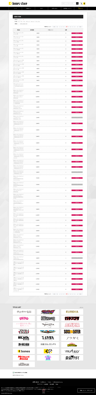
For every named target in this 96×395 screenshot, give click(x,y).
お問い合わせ (54, 8)
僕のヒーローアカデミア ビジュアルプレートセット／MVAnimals (18, 102)
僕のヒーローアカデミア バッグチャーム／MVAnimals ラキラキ (18, 107)
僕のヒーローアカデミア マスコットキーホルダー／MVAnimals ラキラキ (18, 162)
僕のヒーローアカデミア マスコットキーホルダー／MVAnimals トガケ (18, 172)
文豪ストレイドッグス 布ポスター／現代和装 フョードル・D (18, 289)
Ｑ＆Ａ (41, 8)
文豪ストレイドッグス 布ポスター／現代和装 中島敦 (18, 263)
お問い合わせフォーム (58, 382)
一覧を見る (81, 307)
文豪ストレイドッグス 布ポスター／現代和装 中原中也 (18, 284)
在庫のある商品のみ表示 (23, 23)
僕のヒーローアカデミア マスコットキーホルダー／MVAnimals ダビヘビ (18, 167)
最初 (54, 26)
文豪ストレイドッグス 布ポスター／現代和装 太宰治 (18, 268)
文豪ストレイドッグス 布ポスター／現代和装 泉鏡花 (18, 274)
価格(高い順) (33, 21)
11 (72, 26)
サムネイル (20, 19)
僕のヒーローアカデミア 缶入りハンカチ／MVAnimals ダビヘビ (18, 241)
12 (74, 26)
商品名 (21, 21)
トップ (15, 8)
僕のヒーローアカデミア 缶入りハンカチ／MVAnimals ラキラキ (18, 236)
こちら (10, 393)
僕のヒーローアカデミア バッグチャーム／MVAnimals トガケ (18, 117)
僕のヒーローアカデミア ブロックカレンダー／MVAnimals (18, 96)
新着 (19, 21)
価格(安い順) (28, 21)
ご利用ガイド (28, 8)
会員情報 (46, 384)
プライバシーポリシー (12, 390)
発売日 (24, 21)
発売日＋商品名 (37, 21)
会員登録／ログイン (67, 8)
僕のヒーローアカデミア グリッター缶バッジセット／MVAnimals (18, 231)
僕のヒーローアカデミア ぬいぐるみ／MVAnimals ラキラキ (18, 215)
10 (70, 26)
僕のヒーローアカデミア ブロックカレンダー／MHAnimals (18, 91)
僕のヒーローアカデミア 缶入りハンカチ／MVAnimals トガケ (18, 246)
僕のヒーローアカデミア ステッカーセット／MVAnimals (18, 190)
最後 (80, 26)
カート (81, 8)
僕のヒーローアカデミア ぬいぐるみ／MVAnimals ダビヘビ (18, 220)
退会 (57, 384)
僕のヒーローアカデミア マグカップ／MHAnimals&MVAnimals (18, 258)
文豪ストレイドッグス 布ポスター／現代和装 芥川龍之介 (18, 279)
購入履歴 (52, 384)
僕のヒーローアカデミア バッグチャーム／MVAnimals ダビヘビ (18, 112)
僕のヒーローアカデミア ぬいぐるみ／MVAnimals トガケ (18, 225)
